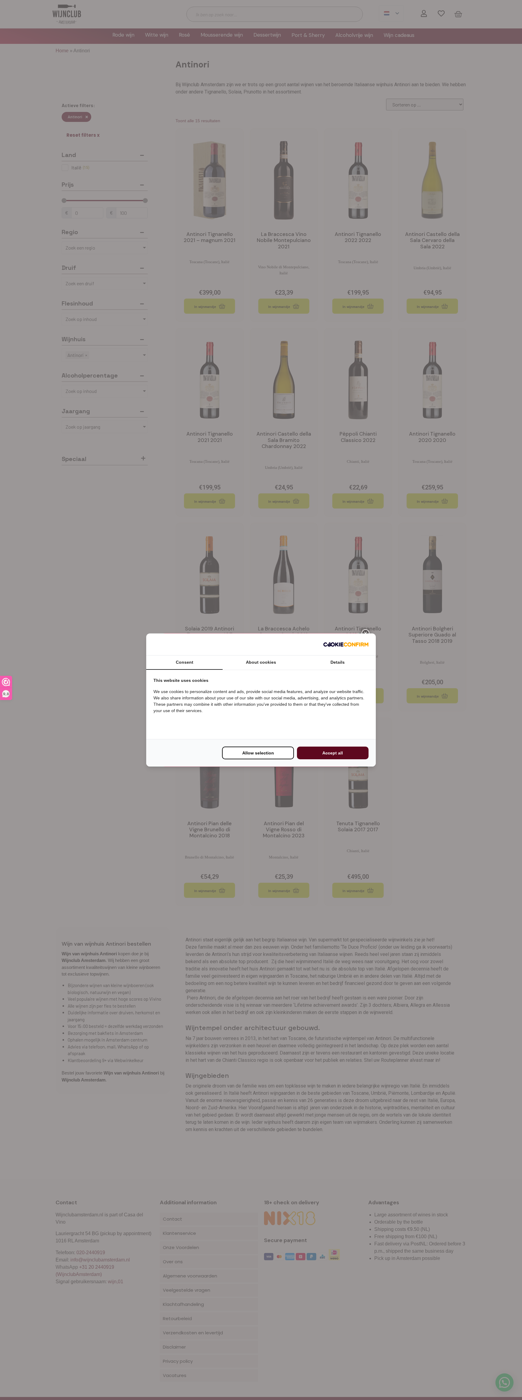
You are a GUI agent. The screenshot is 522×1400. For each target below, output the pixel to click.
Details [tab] (337, 662)
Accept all (332, 753)
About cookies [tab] (261, 662)
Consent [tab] (184, 662)
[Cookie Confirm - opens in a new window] (346, 644)
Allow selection (258, 753)
